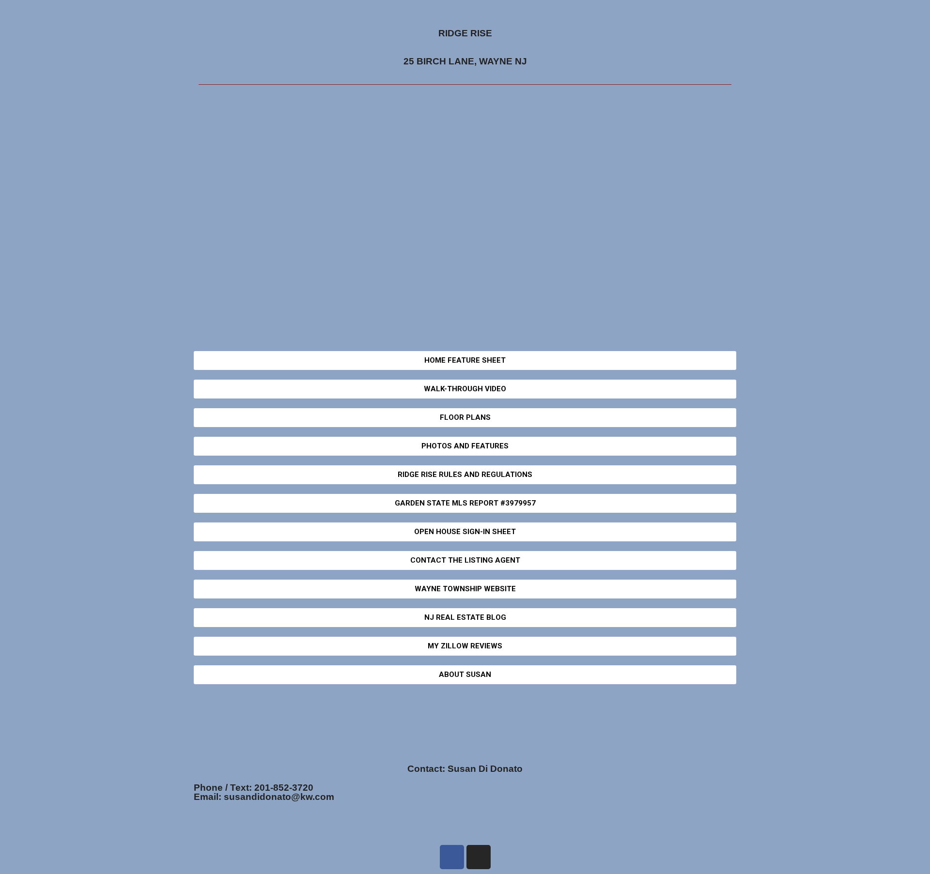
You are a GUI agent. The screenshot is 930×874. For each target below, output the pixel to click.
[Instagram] (478, 857)
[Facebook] (452, 857)
